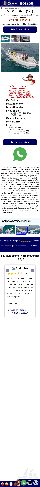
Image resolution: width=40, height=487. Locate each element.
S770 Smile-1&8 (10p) (18, 313)
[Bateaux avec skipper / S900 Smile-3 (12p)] (21, 230)
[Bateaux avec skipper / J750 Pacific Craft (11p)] (9, 230)
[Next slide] (32, 270)
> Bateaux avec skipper (16, 310)
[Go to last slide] (7, 270)
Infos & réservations (20, 29)
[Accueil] (17, 4)
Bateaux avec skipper (10, 8)
